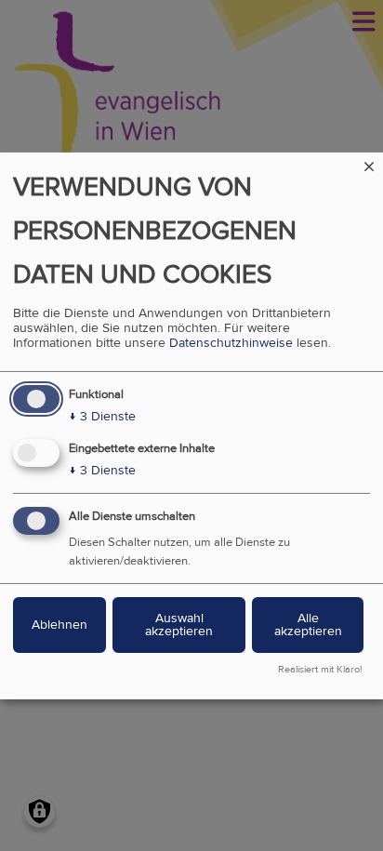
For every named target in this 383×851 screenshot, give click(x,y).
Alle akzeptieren (308, 624)
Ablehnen (59, 624)
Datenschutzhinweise (231, 343)
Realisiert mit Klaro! (320, 669)
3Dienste (102, 416)
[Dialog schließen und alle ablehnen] (369, 163)
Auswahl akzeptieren (179, 624)
